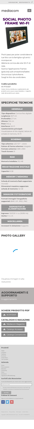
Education (3, 368)
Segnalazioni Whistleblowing (8, 375)
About (2, 372)
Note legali (18, 411)
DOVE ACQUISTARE (13, 2)
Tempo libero (4, 357)
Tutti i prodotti (4, 359)
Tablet (2, 351)
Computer (3, 352)
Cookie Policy (25, 411)
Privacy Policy (12, 411)
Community (4, 370)
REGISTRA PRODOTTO (24, 2)
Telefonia (3, 354)
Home (2, 365)
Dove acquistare (5, 367)
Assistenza (4, 374)
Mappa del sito (4, 411)
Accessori (3, 356)
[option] (2, 272)
